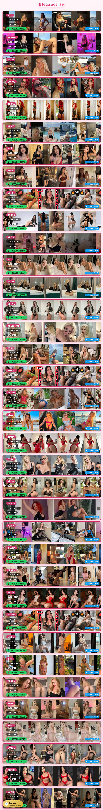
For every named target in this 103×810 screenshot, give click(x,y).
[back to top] (97, 804)
